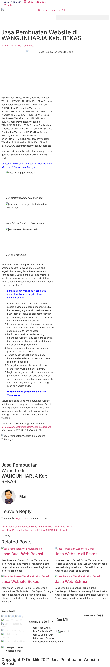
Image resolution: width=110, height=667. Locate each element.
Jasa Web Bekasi (71, 581)
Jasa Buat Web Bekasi (22, 553)
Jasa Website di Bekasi (76, 553)
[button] (82, 17)
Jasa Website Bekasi (20, 581)
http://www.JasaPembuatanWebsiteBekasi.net (26, 426)
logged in (21, 518)
